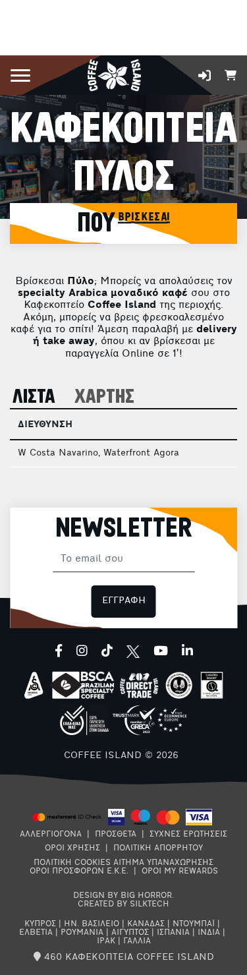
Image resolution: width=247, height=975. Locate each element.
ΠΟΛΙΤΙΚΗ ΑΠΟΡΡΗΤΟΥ (158, 848)
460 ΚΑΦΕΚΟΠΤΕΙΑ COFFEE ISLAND (127, 957)
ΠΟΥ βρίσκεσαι (123, 223)
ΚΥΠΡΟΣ (40, 924)
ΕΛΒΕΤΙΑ (36, 933)
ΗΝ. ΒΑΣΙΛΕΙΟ (91, 924)
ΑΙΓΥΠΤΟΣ (130, 933)
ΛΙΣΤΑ (34, 397)
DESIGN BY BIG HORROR (122, 896)
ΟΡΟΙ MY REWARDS (180, 871)
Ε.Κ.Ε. (117, 871)
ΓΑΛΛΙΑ (137, 941)
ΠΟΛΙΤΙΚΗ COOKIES (72, 863)
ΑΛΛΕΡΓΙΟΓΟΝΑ (51, 835)
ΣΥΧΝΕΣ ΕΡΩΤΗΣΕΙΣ (188, 835)
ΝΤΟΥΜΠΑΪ (194, 924)
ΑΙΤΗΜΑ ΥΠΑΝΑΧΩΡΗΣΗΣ (163, 863)
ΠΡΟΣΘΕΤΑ (115, 835)
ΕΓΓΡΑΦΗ (124, 601)
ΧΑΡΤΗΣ (104, 397)
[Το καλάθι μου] (230, 74)
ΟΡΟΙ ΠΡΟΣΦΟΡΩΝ (67, 871)
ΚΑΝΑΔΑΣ (146, 924)
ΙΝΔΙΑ (209, 933)
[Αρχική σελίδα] (114, 74)
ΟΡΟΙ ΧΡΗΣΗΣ (72, 848)
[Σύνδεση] (204, 75)
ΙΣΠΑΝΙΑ (173, 933)
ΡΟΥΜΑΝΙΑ (82, 933)
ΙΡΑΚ (106, 941)
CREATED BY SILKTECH (123, 904)
